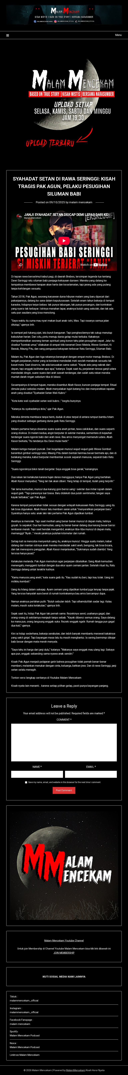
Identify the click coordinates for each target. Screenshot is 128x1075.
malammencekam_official (24, 1000)
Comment (64, 719)
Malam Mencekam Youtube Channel (64, 940)
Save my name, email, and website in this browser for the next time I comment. (64, 782)
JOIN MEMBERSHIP (64, 952)
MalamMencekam (75, 1070)
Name (37, 766)
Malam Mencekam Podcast (25, 1035)
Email (91, 766)
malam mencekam (80, 202)
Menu (118, 35)
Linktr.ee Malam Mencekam (25, 1054)
